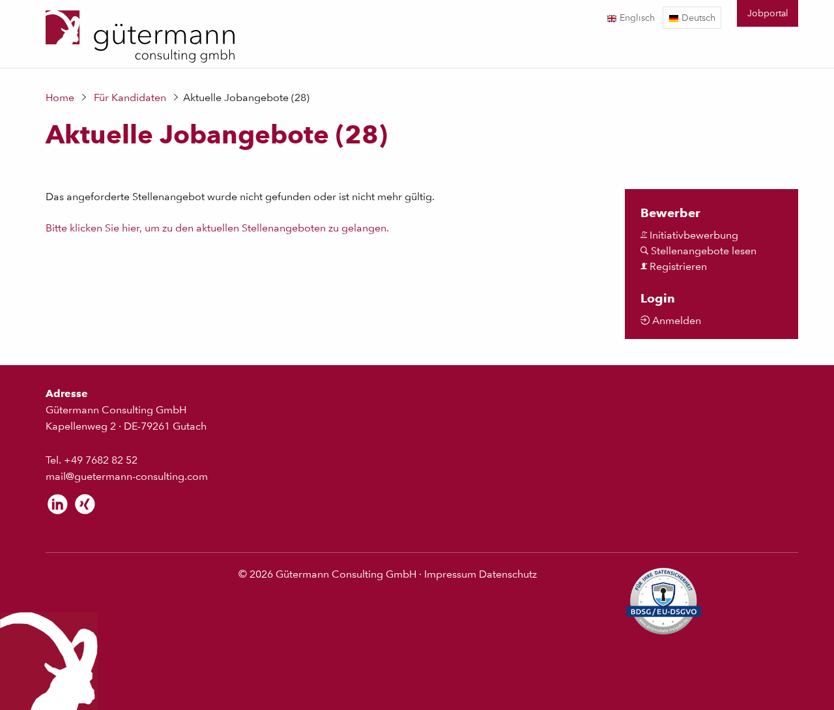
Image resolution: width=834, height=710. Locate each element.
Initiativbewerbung (692, 235)
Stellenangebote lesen (702, 250)
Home (60, 97)
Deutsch (697, 17)
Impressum (450, 574)
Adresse (67, 393)
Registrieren (677, 266)
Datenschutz (508, 574)
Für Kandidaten (130, 97)
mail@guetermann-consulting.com (127, 476)
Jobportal (767, 12)
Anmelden (675, 320)
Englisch (636, 17)
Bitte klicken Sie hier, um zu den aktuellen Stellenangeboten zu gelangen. (217, 228)
